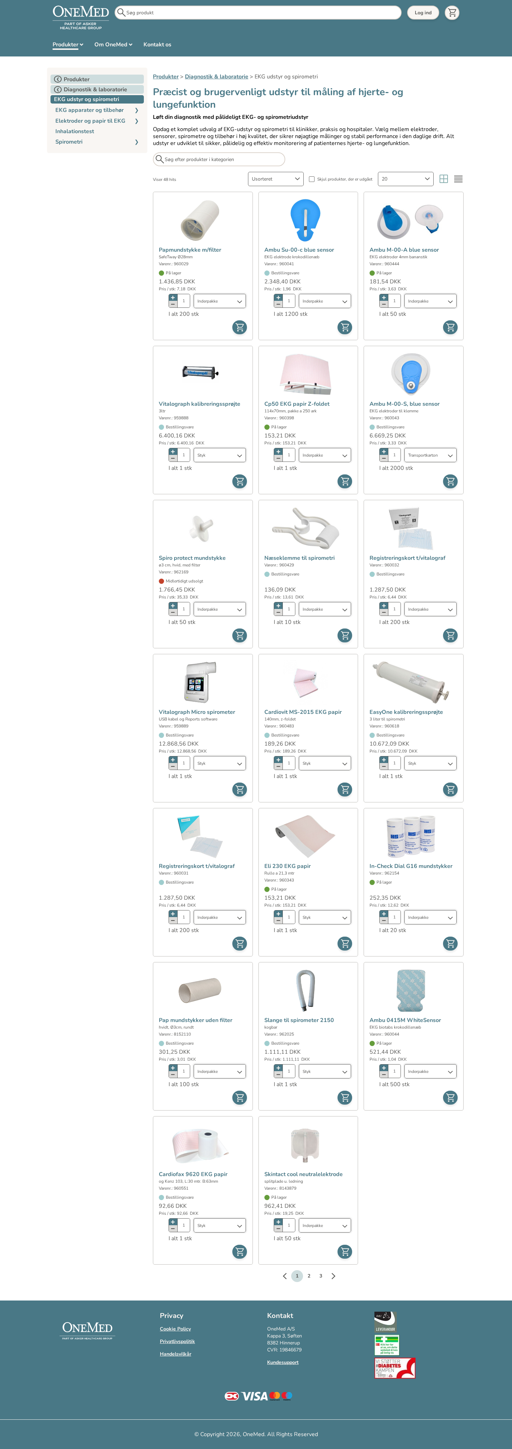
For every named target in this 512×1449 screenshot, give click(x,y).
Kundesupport (282, 1362)
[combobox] (276, 179)
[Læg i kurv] (239, 327)
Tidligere (288, 1277)
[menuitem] (68, 46)
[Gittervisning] (443, 179)
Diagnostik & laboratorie (216, 77)
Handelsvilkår (175, 1354)
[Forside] (81, 18)
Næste (330, 1277)
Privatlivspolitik (177, 1341)
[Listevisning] (458, 179)
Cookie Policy (175, 1329)
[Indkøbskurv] (452, 13)
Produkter (166, 77)
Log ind (423, 12)
